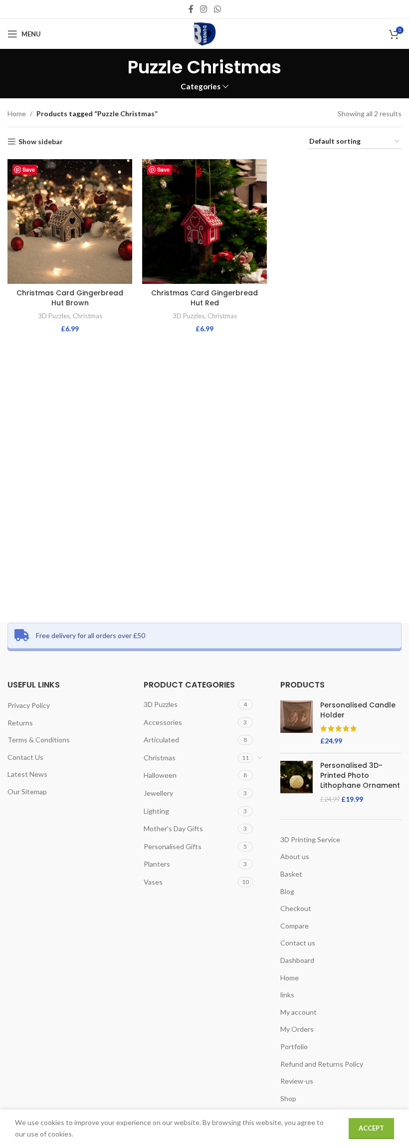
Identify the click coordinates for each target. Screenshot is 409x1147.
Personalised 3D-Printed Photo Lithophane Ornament (360, 775)
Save (28, 169)
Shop (288, 1098)
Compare (294, 925)
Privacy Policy (28, 705)
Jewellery (158, 793)
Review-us (296, 1081)
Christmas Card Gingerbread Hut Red (204, 298)
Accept (371, 1128)
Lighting (156, 811)
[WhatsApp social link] (217, 8)
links (287, 994)
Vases (153, 882)
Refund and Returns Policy (321, 1064)
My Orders (297, 1029)
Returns (20, 722)
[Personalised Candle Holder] (296, 722)
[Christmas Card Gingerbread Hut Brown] (69, 221)
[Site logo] (204, 33)
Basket (291, 874)
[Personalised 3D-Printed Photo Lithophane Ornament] (296, 782)
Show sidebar (40, 142)
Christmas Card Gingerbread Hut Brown (69, 298)
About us (294, 856)
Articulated (161, 739)
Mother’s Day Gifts (173, 828)
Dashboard (297, 960)
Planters (157, 864)
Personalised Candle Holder (358, 710)
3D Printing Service (310, 839)
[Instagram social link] (203, 8)
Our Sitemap (27, 791)
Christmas (87, 316)
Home (16, 113)
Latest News (27, 774)
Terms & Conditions (38, 739)
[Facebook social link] (191, 8)
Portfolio (294, 1046)
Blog (287, 891)
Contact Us (25, 757)
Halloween (160, 775)
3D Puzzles (54, 316)
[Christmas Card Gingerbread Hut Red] (204, 221)
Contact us (297, 942)
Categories (200, 86)
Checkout (295, 908)
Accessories (163, 722)
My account (298, 1012)
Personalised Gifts (173, 846)
